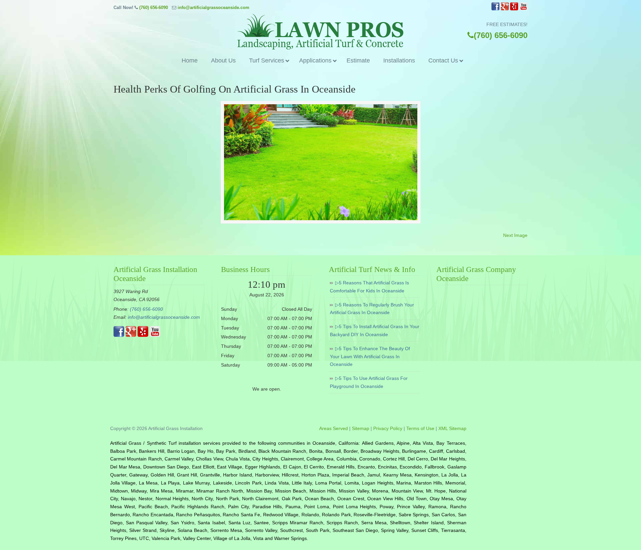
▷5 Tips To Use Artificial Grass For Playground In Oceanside (369, 382)
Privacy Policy (387, 428)
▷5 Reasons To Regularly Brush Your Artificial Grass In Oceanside (372, 308)
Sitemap (360, 428)
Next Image (515, 235)
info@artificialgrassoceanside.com (213, 7)
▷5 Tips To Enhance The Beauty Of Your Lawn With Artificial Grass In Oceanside (370, 356)
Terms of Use (420, 428)
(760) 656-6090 (153, 7)
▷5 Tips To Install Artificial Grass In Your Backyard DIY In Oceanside (374, 330)
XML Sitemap (452, 428)
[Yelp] (514, 8)
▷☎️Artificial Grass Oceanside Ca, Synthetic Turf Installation (320, 31)
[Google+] (505, 8)
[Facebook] (495, 8)
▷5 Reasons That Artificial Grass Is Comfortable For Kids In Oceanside (369, 286)
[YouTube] (523, 8)
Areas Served (333, 428)
